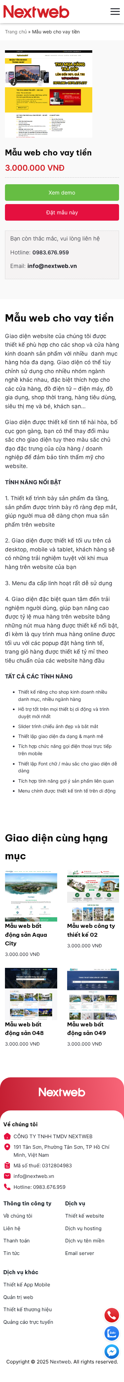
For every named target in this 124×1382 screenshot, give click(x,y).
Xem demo (62, 192)
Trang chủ (16, 31)
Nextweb (60, 1362)
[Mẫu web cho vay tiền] (62, 94)
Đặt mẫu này (62, 212)
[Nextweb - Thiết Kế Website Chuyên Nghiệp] (36, 12)
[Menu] (115, 11)
